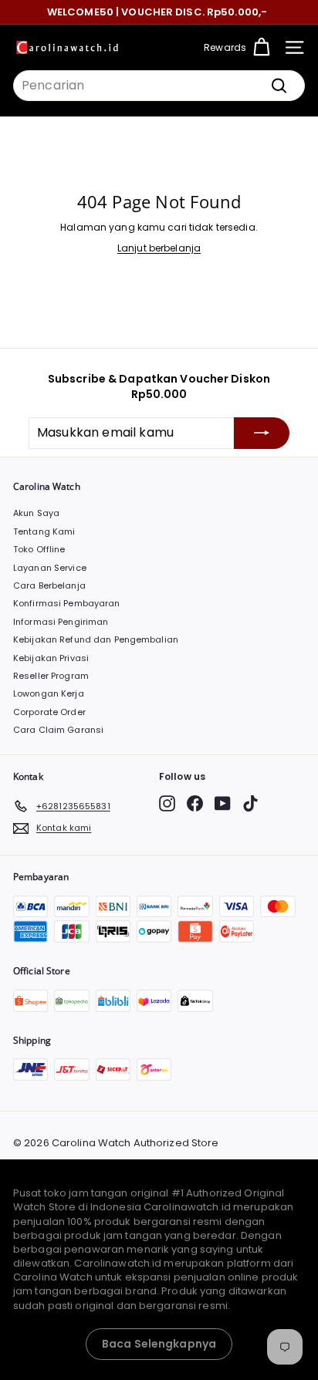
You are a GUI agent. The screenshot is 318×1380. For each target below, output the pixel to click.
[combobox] (159, 85)
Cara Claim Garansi (58, 730)
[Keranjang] (261, 47)
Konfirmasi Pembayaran (66, 603)
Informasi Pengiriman (60, 622)
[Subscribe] (261, 432)
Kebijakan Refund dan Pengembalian (95, 639)
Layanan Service (49, 568)
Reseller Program (51, 676)
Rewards (225, 47)
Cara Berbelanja (49, 585)
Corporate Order (49, 712)
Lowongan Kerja (48, 693)
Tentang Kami (44, 531)
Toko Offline (39, 549)
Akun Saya (36, 513)
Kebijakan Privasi (51, 658)
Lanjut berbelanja (159, 248)
